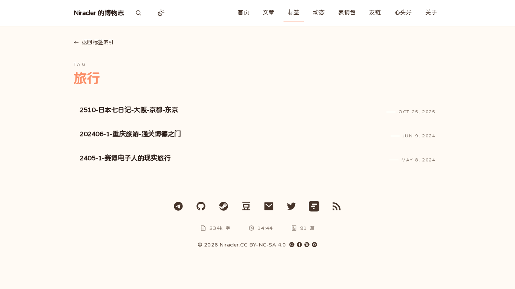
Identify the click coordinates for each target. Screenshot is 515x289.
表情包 (347, 12)
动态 (319, 12)
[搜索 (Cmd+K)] (138, 13)
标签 (294, 12)
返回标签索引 (94, 42)
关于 (431, 12)
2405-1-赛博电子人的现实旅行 (125, 158)
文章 (268, 12)
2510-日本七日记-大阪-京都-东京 (129, 109)
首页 (243, 12)
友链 (375, 12)
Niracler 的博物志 (99, 12)
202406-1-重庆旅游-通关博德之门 (130, 134)
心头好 (403, 12)
